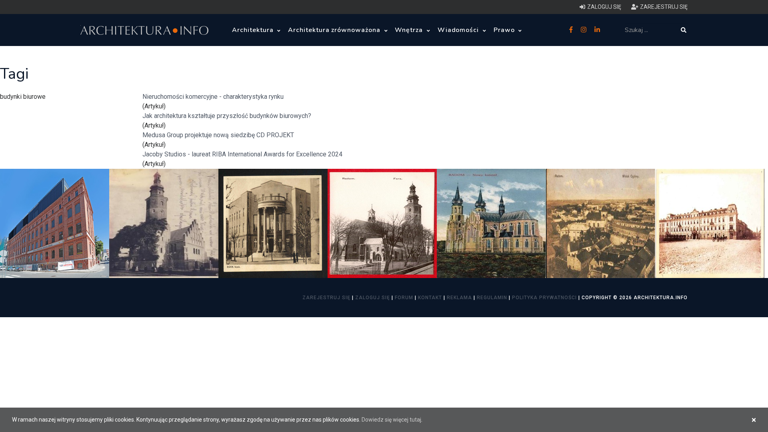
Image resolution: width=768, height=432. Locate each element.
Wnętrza (410, 30)
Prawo (505, 30)
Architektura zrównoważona (335, 30)
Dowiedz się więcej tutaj (391, 419)
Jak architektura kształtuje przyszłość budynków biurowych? (226, 116)
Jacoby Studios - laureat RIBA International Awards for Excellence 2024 (242, 154)
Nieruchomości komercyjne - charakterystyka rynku (213, 96)
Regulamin (492, 297)
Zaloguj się (372, 297)
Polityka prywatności (544, 297)
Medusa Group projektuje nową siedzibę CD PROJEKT (218, 135)
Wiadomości (459, 30)
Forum (404, 297)
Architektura (253, 30)
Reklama (459, 297)
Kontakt (430, 297)
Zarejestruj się (326, 297)
